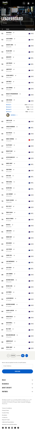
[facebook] (3, 427)
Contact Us (4, 417)
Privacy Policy (5, 410)
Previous (13, 355)
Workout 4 (8, 111)
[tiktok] (18, 427)
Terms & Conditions (7, 408)
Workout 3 (8, 109)
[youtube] (12, 427)
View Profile (13, 115)
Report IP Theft (5, 419)
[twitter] (6, 427)
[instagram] (9, 427)
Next (23, 355)
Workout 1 (8, 104)
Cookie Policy (5, 412)
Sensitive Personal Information (9, 424)
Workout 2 (8, 107)
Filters (5, 23)
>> (26, 355)
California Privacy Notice (8, 422)
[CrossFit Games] (5, 3)
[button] (32, 3)
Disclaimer (4, 415)
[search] (24, 3)
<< (8, 355)
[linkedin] (15, 427)
